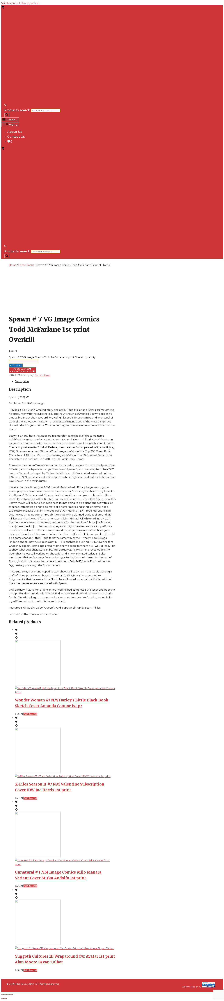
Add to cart (15, 365)
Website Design (190, 986)
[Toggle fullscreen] (5, 994)
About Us (14, 132)
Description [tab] (22, 381)
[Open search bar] (5, 105)
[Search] (6, 115)
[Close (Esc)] (11, 994)
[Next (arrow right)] (5, 998)
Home (12, 265)
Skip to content (10, 3)
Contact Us (16, 136)
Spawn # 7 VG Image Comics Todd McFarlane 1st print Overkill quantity (52, 357)
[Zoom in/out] (2, 994)
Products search (17, 110)
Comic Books (26, 265)
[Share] (8, 994)
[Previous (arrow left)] (2, 998)
